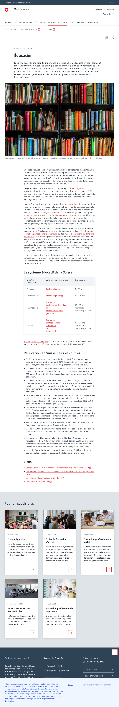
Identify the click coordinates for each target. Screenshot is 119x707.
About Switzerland (21, 9)
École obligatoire (53, 289)
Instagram (51, 670)
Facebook (51, 666)
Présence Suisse (91, 669)
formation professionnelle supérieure (40, 234)
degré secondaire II (71, 204)
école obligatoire (77, 188)
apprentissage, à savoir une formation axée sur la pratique (53, 215)
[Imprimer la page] (107, 37)
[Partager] (113, 37)
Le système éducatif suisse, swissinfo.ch (44, 478)
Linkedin (65, 670)
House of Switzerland (93, 676)
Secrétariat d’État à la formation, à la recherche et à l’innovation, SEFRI (57, 467)
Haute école (51, 331)
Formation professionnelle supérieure (53, 323)
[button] (8, 22)
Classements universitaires (38, 481)
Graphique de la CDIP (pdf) (36, 341)
